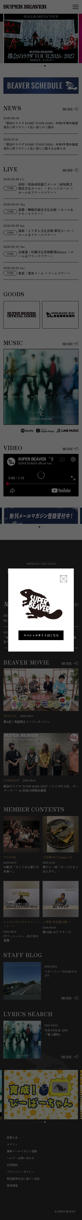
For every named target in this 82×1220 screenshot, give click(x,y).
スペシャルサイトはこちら (41, 635)
